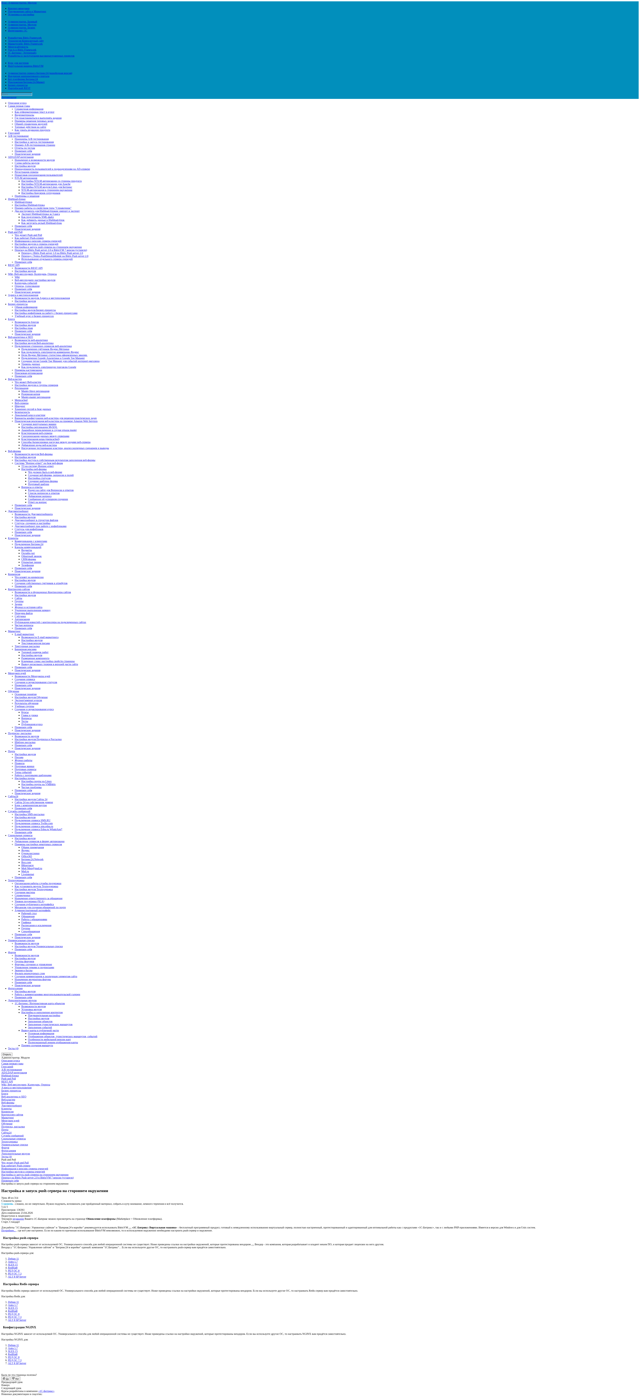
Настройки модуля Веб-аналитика (34, 343)
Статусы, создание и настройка (32, 523)
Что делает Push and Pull (28, 235)
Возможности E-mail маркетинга (39, 637)
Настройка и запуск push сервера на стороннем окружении (48, 247)
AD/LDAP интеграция (21, 157)
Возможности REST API (28, 268)
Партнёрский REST (19, 88)
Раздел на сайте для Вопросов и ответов (51, 490)
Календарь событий (26, 283)
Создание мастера (25, 892)
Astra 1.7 (13, 1261)
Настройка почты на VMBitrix (38, 784)
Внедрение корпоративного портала (28, 76)
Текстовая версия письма (35, 643)
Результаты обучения (26, 703)
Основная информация (41, 1033)
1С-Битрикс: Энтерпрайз (22, 52)
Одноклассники (30, 853)
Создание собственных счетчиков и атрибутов (41, 583)
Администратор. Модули (22, 24)
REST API (14, 265)
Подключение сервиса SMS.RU (32, 820)
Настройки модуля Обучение (31, 697)
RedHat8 (13, 1267)
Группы (19, 601)
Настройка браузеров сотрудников (40, 193)
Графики (26, 922)
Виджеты (26, 550)
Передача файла (24, 613)
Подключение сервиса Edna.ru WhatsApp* (38, 829)
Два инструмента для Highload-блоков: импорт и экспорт (47, 211)
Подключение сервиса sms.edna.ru (34, 826)
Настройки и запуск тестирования (34, 142)
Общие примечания (32, 847)
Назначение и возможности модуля (35, 160)
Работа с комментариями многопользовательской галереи (47, 994)
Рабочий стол (29, 913)
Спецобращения (30, 931)
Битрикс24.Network (32, 859)
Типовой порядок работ (34, 652)
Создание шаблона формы (43, 481)
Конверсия (14, 574)
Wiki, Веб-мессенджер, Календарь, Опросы (32, 274)
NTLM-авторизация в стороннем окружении (46, 190)
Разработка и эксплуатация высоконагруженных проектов (41, 55)
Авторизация (8, 97)
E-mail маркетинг (24, 634)
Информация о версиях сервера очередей (38, 241)
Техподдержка (16, 880)
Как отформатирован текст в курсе (34, 112)
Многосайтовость (18, 46)
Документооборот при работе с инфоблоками (40, 526)
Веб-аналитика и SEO (20, 337)
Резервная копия (30, 394)
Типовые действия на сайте (30, 127)
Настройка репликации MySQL (39, 427)
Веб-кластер (15, 379)
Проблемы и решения (27, 196)
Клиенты (13, 538)
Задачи (18, 604)
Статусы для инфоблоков (29, 529)
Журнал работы (23, 760)
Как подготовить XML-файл (37, 217)
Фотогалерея (15, 988)
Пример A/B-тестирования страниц (35, 145)
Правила (19, 763)
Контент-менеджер (19, 8)
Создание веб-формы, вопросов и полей (51, 475)
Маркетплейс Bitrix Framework (25, 43)
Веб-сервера (21, 403)
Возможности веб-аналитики (31, 340)
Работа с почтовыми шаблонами (33, 775)
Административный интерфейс (33, 910)
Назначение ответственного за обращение (38, 898)
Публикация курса (31, 724)
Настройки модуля (25, 271)
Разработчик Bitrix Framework (25, 37)
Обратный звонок (31, 556)
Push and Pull (15, 232)
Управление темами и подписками (34, 967)
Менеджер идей (17, 673)
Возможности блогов (27, 322)
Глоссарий (14, 133)
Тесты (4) (13, 1048)
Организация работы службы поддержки (38, 883)
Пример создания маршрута (37, 1045)
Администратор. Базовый (22, 21)
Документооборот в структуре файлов (36, 520)
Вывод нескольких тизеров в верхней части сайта (49, 664)
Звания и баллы (23, 970)
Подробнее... (8, 1230)
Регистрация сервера (26, 172)
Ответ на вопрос (37, 502)
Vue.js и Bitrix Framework (22, 49)
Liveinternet (27, 874)
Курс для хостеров (18, 63)
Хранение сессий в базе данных (33, 409)
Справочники (22, 895)
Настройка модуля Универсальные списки (39, 946)
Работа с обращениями (34, 919)
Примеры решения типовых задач (34, 121)
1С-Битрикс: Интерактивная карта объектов (40, 1003)
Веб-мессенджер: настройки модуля (35, 280)
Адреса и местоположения (23, 295)
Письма (19, 757)
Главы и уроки (29, 715)
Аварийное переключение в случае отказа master (49, 430)
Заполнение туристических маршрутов (50, 1024)
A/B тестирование (18, 136)
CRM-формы (28, 559)
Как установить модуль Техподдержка (36, 886)
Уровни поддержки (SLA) (29, 901)
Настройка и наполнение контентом (42, 1012)
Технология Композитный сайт (26, 40)
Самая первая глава (19, 106)
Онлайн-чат (28, 553)
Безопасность (22, 412)
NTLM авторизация (26, 178)
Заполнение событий (40, 1027)
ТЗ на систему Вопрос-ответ (37, 466)
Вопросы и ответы (31, 487)
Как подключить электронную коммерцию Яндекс (50, 352)
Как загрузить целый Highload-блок (41, 223)
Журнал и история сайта (28, 607)
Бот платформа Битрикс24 (23, 79)
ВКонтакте (27, 865)
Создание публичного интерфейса (34, 904)
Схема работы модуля (27, 163)
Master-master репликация (35, 397)
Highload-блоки (17, 199)
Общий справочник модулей (31, 124)
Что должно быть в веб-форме (45, 472)
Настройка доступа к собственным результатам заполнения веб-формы (55, 460)
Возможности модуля (27, 736)
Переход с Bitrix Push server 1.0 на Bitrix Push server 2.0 (52, 253)
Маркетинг (14, 631)
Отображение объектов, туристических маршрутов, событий (62, 1036)
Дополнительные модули (22, 1000)
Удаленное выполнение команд (32, 610)
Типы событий (23, 772)
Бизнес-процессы (18, 85)
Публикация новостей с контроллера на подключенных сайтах (50, 622)
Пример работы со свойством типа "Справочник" (43, 208)
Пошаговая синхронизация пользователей (39, 175)
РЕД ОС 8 (14, 1270)
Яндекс (25, 850)
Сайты (18, 598)
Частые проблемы (31, 787)
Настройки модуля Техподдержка (34, 889)
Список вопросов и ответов (44, 493)
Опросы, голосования (27, 286)
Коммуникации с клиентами (31, 541)
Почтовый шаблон (38, 484)
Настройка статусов (39, 478)
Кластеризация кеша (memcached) (40, 439)
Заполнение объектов (40, 1021)
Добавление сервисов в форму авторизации (39, 841)
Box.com (26, 862)
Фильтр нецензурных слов (30, 973)
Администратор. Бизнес (21, 27)
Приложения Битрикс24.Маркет (26, 82)
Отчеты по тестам (25, 148)
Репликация (21, 388)
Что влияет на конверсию (29, 577)
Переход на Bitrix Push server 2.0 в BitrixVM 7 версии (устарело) (51, 250)
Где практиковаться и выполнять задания (38, 118)
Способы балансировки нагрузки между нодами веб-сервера (55, 442)
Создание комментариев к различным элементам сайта (46, 976)
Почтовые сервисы (25, 769)
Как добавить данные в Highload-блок (42, 220)
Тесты (24, 721)
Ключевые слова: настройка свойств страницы (48, 661)
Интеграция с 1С (17, 30)
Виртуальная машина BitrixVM (25, 66)
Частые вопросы (24, 625)
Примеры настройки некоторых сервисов (38, 844)
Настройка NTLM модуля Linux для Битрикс (46, 187)
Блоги (11, 319)
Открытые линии (31, 562)
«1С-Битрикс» (46, 1391)
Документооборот (18, 511)
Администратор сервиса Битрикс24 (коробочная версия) (40, 73)
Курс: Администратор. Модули (19, 2)
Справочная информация (29, 109)
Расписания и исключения (36, 925)
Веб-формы (14, 451)
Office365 (26, 856)
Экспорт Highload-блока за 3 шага (40, 214)
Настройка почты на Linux (36, 781)
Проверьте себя (23, 151)
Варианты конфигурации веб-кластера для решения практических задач (56, 418)
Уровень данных (30, 364)
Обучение (13, 691)
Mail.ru (25, 871)
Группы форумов (24, 961)
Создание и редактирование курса (34, 709)
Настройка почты (25, 778)
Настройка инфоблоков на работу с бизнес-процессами (46, 313)
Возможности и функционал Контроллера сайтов (43, 592)
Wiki (17, 277)
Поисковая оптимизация (28, 373)
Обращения (27, 916)
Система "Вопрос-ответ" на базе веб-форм (39, 463)
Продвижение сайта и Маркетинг (27, 11)
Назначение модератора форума (33, 979)
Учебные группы (24, 706)
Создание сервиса (25, 679)
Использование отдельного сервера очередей (47, 259)
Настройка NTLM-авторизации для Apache (45, 184)
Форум (12, 952)
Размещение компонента (35, 658)
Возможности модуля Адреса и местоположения (42, 298)
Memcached (21, 400)
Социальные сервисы (20, 835)
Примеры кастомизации (28, 370)
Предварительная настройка (44, 1015)
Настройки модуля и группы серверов (36, 385)
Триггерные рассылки (27, 646)
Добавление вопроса (40, 496)
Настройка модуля (25, 166)
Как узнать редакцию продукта (32, 130)
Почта (11, 751)
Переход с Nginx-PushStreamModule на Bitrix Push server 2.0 (54, 256)
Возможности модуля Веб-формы (34, 454)
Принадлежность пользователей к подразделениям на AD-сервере (52, 169)
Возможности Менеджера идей (32, 676)
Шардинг (20, 406)
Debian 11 (13, 1258)
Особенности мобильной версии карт (49, 1039)
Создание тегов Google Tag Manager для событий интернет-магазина (60, 361)
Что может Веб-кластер (28, 382)
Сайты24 (13, 796)
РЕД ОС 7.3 (15, 1273)
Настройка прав (24, 328)
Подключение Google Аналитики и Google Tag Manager (53, 358)
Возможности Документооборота (34, 514)
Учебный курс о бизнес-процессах (34, 316)
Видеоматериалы (24, 115)
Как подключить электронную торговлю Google (48, 367)
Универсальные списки (21, 940)
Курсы (25, 712)
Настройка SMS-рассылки (29, 814)
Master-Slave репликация (35, 391)
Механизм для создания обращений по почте (40, 907)
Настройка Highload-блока (30, 205)
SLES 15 (13, 1264)
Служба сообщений (19, 811)
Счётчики (20, 616)
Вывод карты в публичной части (40, 1030)
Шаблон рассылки (25, 742)
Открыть (7, 1054)
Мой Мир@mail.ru (31, 868)
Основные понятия (25, 694)
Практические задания (27, 154)
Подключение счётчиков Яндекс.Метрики (45, 349)
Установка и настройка (21, 14)
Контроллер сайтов (19, 589)
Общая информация (26, 307)
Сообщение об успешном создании (48, 499)
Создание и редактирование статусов (36, 682)
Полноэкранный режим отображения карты (53, 1042)
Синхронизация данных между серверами (45, 436)
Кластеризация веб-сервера (36, 433)
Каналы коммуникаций (28, 547)
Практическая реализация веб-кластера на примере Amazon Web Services (56, 421)
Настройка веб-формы (34, 469)
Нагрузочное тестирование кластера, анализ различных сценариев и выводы (65, 448)
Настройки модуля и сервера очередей (36, 244)
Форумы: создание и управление (33, 964)
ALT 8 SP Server (17, 1276)
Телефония (27, 565)
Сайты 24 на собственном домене (34, 802)
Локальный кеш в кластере (30, 415)
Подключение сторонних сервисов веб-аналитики (43, 346)
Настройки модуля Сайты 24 (31, 799)
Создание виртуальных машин (38, 424)
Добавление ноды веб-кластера (39, 445)
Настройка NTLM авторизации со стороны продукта (51, 181)
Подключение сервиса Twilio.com (34, 823)
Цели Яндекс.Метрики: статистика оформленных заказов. (54, 355)
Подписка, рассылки (20, 733)
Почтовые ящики (24, 766)
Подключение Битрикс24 (29, 544)
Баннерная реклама (25, 649)
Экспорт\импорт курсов (28, 700)
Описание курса (17, 103)
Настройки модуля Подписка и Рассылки (38, 739)
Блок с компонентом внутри (31, 805)
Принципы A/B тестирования (32, 139)
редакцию (18, 1218)
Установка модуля (31, 1009)
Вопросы (26, 718)
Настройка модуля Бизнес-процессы (35, 310)
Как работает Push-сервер (29, 238)
